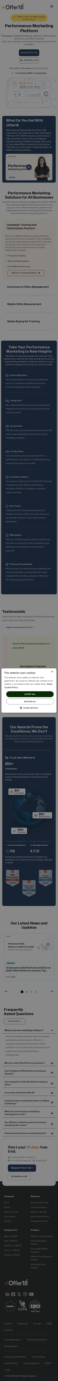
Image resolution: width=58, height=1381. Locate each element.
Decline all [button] (30, 701)
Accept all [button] (29, 694)
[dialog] (29, 690)
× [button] (52, 672)
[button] (29, 708)
